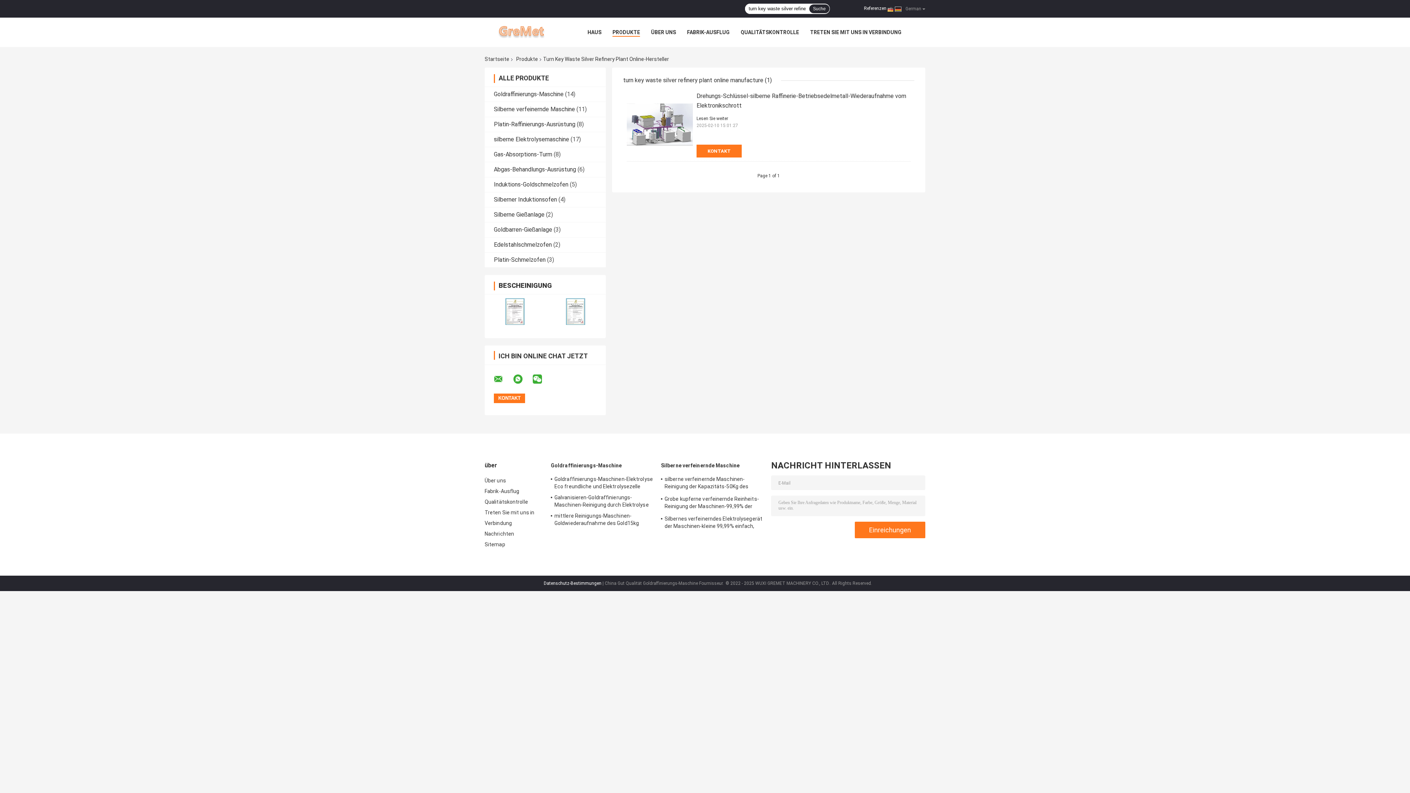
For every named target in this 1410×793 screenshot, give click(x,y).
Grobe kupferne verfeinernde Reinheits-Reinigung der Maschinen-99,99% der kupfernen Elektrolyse (712, 503)
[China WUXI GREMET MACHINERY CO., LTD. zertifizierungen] (515, 311)
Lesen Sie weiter (712, 118)
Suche (819, 8)
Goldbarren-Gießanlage (523, 229)
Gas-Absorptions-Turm (523, 154)
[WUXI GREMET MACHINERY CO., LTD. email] (503, 379)
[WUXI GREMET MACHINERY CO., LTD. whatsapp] (522, 379)
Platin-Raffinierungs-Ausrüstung (534, 124)
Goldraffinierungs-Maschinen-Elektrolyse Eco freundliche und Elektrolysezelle (603, 482)
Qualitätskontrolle (770, 32)
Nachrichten (499, 534)
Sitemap (495, 544)
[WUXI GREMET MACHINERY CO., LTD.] (525, 32)
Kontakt (719, 151)
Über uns (663, 32)
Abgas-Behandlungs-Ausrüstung (535, 169)
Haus (594, 32)
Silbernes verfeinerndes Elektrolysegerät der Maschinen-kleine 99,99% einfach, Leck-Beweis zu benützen (713, 523)
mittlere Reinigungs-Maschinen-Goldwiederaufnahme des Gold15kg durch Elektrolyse (596, 520)
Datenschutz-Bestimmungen (572, 583)
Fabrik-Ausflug (708, 32)
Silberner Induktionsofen (525, 199)
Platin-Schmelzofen (520, 259)
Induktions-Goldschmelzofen (531, 184)
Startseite (497, 59)
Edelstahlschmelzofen (523, 244)
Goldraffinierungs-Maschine (529, 94)
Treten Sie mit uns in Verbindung (855, 32)
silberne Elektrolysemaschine (531, 139)
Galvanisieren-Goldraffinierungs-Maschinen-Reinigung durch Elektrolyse (601, 501)
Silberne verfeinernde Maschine (534, 109)
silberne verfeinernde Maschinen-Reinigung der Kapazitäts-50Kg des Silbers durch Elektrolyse (706, 484)
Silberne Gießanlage (519, 214)
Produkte (626, 32)
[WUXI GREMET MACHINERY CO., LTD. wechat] (542, 379)
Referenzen (875, 8)
